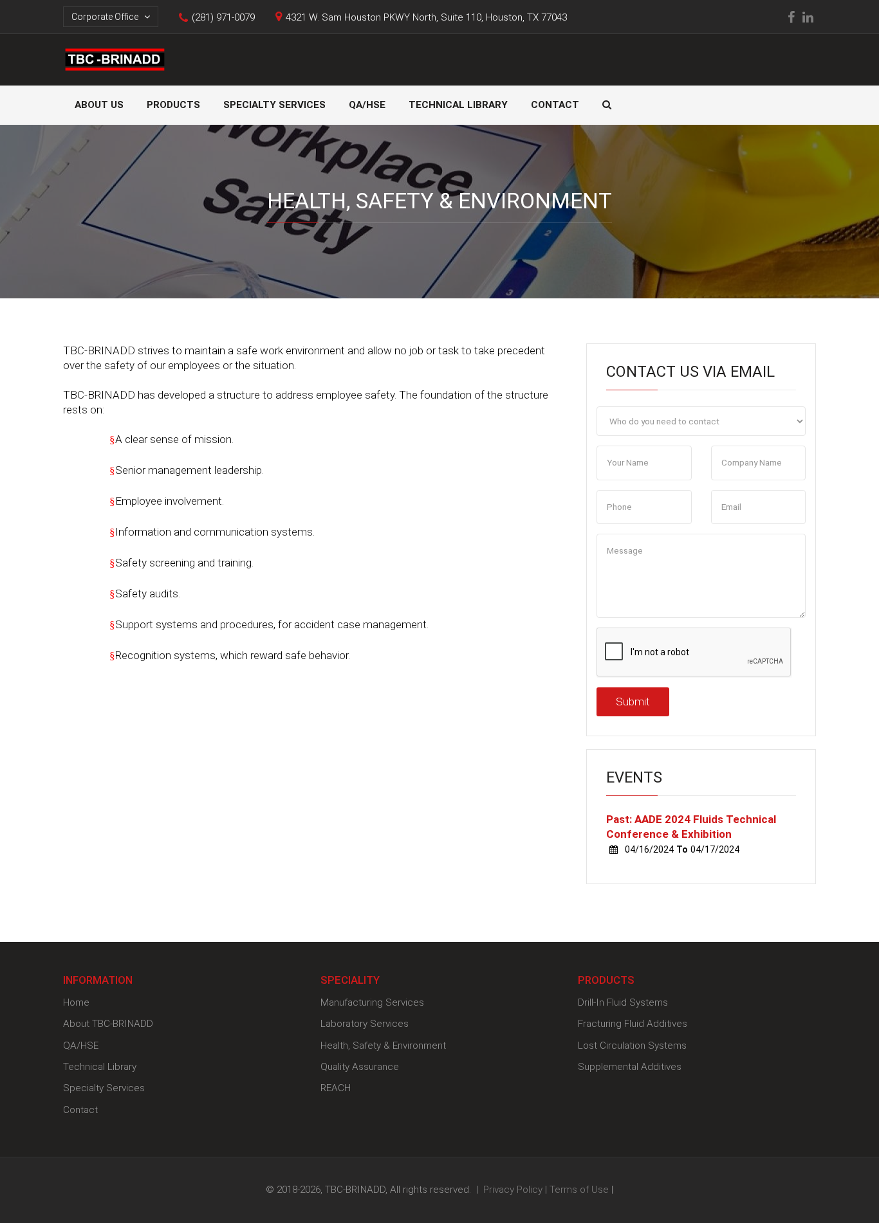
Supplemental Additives (629, 1067)
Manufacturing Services (372, 1002)
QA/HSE (367, 105)
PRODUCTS (173, 105)
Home (76, 1002)
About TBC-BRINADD (108, 1023)
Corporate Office (105, 17)
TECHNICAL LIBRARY (458, 105)
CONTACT (555, 105)
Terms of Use (579, 1189)
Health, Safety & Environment (383, 1045)
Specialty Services (104, 1088)
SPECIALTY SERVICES (274, 105)
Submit (633, 701)
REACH (335, 1088)
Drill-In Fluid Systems (623, 1002)
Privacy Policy (512, 1189)
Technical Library (99, 1067)
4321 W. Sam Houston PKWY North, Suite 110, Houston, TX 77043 (426, 17)
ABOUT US (99, 105)
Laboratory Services (364, 1023)
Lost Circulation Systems (632, 1045)
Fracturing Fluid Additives (632, 1023)
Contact (80, 1110)
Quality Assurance (359, 1067)
